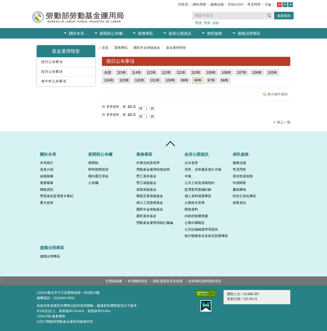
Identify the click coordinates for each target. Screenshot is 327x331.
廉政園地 (239, 189)
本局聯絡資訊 (137, 281)
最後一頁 (152, 108)
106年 (257, 72)
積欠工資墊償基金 (149, 202)
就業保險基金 (146, 189)
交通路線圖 (113, 281)
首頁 (105, 47)
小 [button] (279, 4)
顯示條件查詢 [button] (278, 94)
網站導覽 (199, 4)
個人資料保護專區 (198, 196)
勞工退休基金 (146, 176)
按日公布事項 (52, 62)
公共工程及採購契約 (200, 183)
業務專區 (145, 33)
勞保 (207, 23)
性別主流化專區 (244, 196)
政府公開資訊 (180, 33)
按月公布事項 (52, 72)
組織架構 (46, 176)
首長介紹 (46, 169)
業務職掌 (46, 183)
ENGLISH (235, 4)
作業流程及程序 (148, 163)
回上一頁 (283, 122)
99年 (184, 80)
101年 (155, 80)
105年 (272, 72)
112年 (166, 72)
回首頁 (183, 4)
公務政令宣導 (195, 202)
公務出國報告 (195, 223)
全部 (107, 72)
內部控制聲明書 (196, 216)
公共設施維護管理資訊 (201, 229)
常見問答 (254, 4)
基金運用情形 (176, 47)
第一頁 (140, 108)
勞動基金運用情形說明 (153, 169)
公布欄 (93, 183)
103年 (124, 80)
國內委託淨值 (98, 176)
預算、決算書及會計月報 (203, 169)
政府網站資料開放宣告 (205, 281)
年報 (188, 176)
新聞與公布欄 (111, 33)
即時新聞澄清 (98, 169)
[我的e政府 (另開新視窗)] (206, 306)
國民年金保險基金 (146, 47)
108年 (226, 72)
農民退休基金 (146, 216)
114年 (136, 72)
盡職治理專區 (249, 33)
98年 (198, 80)
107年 (241, 72)
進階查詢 (284, 16)
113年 (151, 72)
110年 (195, 72)
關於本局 (76, 33)
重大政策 (46, 202)
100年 (170, 80)
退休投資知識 (243, 176)
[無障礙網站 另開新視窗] (206, 293)
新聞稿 (93, 163)
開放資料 (191, 209)
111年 (181, 72)
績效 (215, 23)
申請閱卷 (239, 183)
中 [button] (285, 4)
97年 (211, 80)
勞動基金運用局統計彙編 (154, 223)
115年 (121, 72)
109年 (211, 72)
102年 (139, 80)
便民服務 (214, 33)
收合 (170, 143)
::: (100, 47)
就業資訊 (239, 202)
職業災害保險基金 (149, 196)
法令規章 (191, 163)
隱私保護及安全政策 (168, 281)
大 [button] (290, 4)
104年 (109, 80)
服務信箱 (217, 4)
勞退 (198, 23)
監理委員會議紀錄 (198, 189)
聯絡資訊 (46, 189)
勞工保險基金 (146, 183)
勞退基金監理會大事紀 (56, 196)
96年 (224, 80)
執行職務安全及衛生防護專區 (206, 236)
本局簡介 (46, 163)
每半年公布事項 (53, 81)
